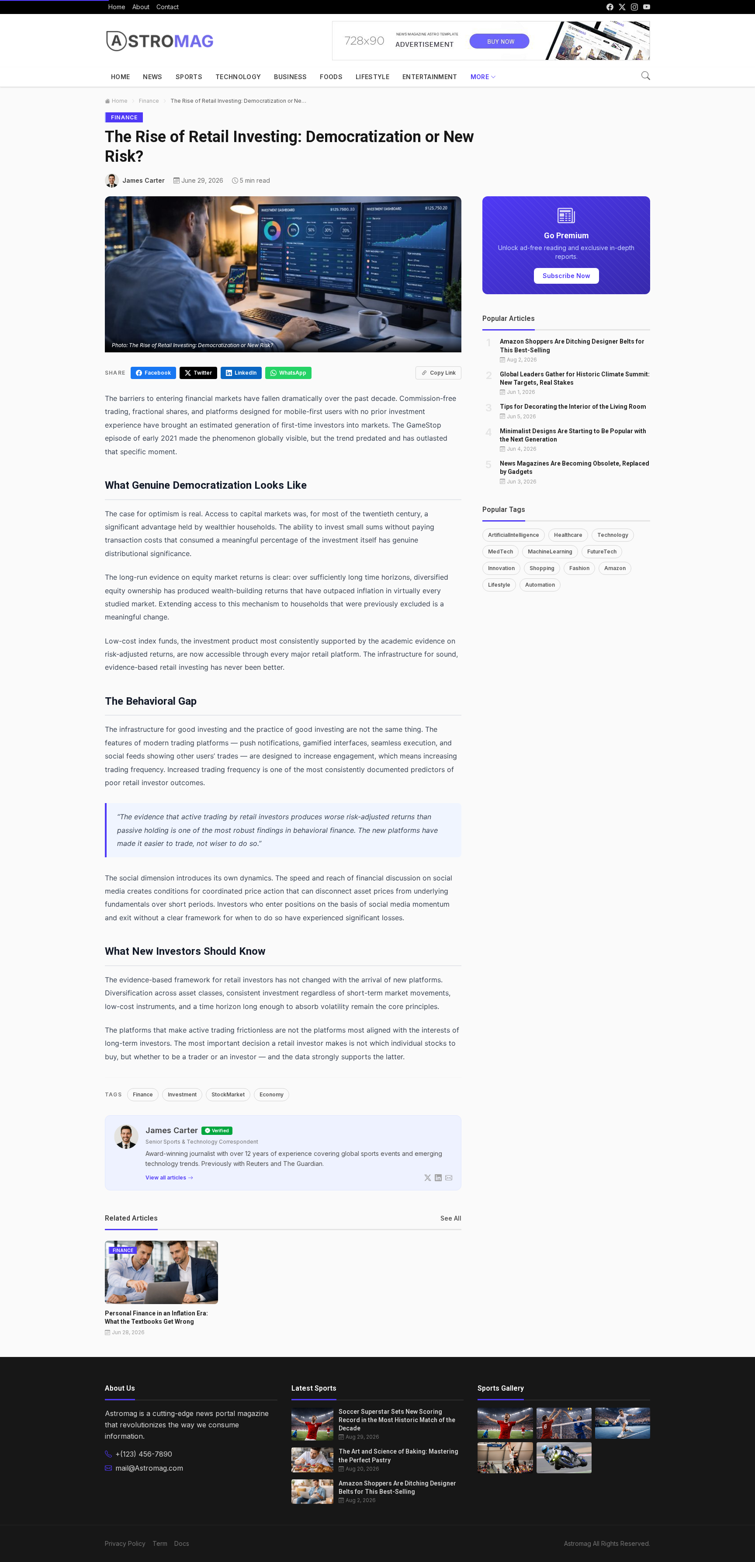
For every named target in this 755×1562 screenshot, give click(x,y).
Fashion (579, 567)
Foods (331, 76)
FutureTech (601, 551)
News (152, 76)
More (480, 76)
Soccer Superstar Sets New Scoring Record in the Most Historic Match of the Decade (397, 1420)
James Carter (171, 1130)
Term (159, 1543)
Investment (182, 1094)
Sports (189, 76)
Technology (238, 76)
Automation (540, 584)
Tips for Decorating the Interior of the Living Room (573, 406)
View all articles (165, 1177)
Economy (272, 1094)
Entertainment (429, 76)
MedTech (500, 551)
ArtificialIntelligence (513, 534)
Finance (143, 1094)
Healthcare (568, 534)
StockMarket (228, 1094)
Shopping (542, 567)
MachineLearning (550, 551)
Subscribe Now (566, 275)
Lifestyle (372, 76)
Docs (181, 1543)
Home (120, 76)
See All (450, 1218)
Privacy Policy (125, 1543)
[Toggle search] (645, 75)
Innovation (501, 567)
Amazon (615, 567)
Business (290, 76)
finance (149, 100)
